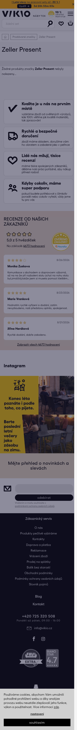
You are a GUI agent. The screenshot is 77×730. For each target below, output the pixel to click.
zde (56, 707)
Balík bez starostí (37, 573)
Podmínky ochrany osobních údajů (37, 584)
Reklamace (37, 556)
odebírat (43, 503)
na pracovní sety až (34, 2)
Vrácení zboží (37, 562)
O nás (37, 534)
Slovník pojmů (37, 590)
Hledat (47, 23)
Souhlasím (37, 722)
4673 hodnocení (33, 249)
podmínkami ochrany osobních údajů (34, 512)
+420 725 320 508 (37, 622)
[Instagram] (42, 645)
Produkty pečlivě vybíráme (37, 539)
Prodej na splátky (37, 567)
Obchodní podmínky (37, 579)
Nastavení (37, 714)
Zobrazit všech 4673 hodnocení (37, 350)
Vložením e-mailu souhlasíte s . (35, 510)
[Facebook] (32, 645)
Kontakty (37, 545)
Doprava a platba (37, 550)
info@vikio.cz (42, 634)
